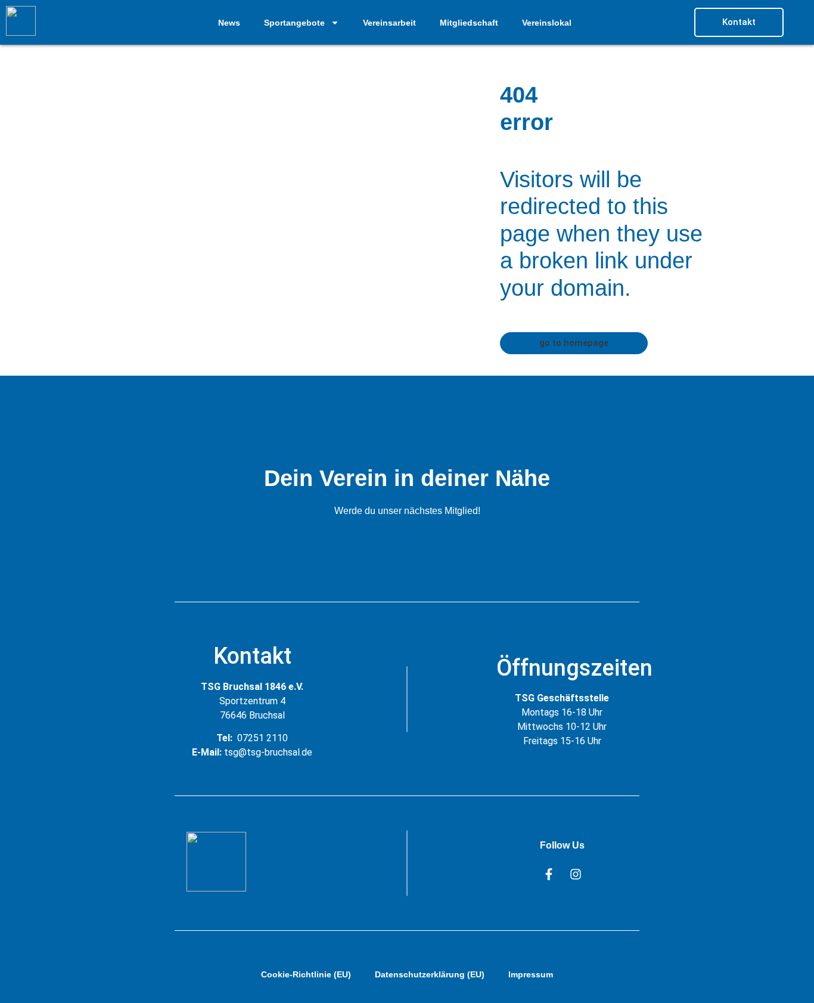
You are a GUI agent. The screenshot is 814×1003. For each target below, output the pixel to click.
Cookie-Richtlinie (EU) (306, 974)
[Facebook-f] (549, 874)
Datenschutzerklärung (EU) (429, 974)
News (229, 22)
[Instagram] (576, 874)
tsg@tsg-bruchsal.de (268, 752)
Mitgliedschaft (469, 22)
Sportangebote (294, 22)
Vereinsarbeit (389, 22)
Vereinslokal (546, 22)
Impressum (530, 974)
